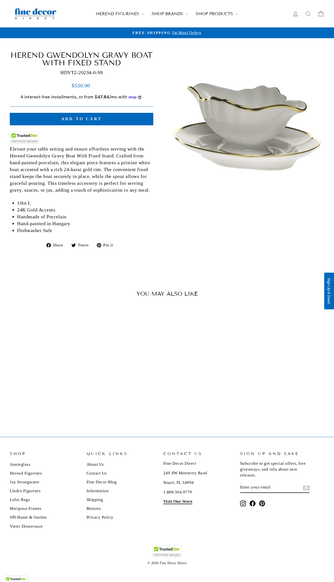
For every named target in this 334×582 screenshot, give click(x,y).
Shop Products (215, 13)
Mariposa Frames (26, 508)
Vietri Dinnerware (26, 526)
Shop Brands (168, 13)
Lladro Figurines (25, 491)
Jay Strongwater (25, 482)
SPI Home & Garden (28, 517)
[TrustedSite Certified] (24, 137)
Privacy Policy (100, 517)
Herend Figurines (118, 13)
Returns (94, 508)
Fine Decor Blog (102, 482)
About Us (95, 464)
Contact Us (97, 473)
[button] (329, 291)
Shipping (95, 499)
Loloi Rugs (20, 499)
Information (98, 491)
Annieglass (20, 464)
